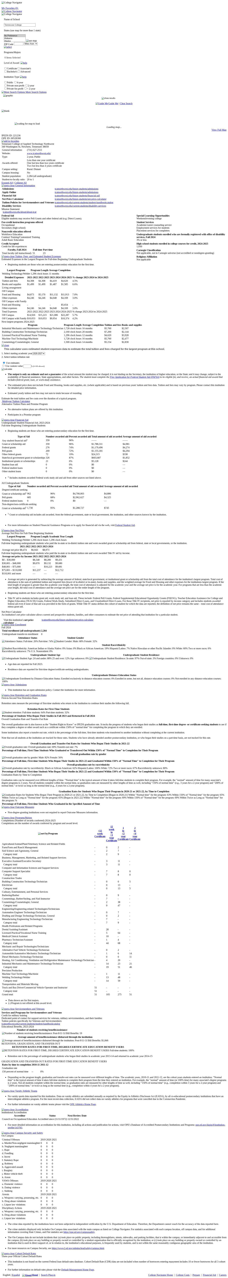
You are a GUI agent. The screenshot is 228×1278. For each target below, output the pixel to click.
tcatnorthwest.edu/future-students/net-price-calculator (80, 199)
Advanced (25, 71)
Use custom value (14, 366)
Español (16, 1275)
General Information (25, 185)
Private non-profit (15, 85)
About (34, 1275)
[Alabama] (14, 38)
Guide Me (113, 103)
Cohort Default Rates (25, 1253)
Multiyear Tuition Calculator (16, 401)
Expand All (7, 182)
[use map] (31, 40)
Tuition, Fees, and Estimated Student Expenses (38, 256)
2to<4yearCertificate (134, 833)
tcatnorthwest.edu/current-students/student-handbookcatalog (84, 202)
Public (10, 82)
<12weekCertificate (99, 833)
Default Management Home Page (77, 1269)
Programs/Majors (23, 817)
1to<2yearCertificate (123, 833)
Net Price (19, 530)
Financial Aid (21, 420)
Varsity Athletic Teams (26, 1091)
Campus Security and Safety (29, 1133)
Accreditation (21, 1109)
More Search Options (36, 92)
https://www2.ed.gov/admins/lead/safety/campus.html (78, 1248)
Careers (222, 1275)
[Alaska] (14, 41)
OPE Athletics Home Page (83, 1104)
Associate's (25, 68)
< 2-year (31, 88)
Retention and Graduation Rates (31, 695)
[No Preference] (14, 36)
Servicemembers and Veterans (30, 1009)
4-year (20, 82)
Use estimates (12, 363)
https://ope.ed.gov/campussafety (78, 1232)
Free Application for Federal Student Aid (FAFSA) (134, 377)
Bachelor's (12, 71)
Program (53, 833)
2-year (31, 85)
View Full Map (219, 130)
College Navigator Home (160, 1275)
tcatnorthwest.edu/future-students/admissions (76, 188)
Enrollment (20, 624)
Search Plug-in (48, 1275)
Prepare (196, 1275)
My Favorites (10, 8)
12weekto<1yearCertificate (111, 833)
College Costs (183, 1275)
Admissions (21, 684)
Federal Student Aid (125, 525)
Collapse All (20, 182)
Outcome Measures (24, 807)
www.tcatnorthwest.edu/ (39, 153)
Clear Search (126, 103)
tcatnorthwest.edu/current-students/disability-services (80, 206)
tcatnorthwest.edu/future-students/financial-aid (77, 195)
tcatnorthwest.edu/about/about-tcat (19, 212)
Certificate (12, 68)
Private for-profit (15, 88)
